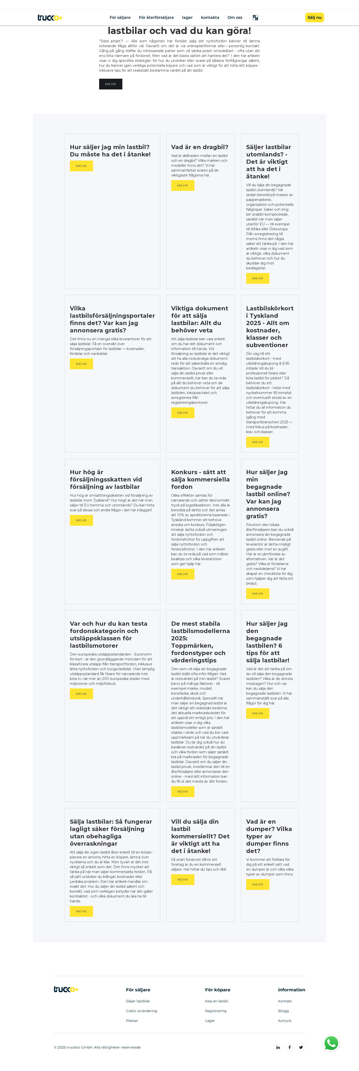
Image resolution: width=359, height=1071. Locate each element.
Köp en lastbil (216, 1001)
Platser (132, 1020)
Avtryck (284, 1020)
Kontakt (285, 1001)
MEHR (81, 166)
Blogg (283, 1011)
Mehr (110, 84)
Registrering (216, 1011)
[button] (255, 17)
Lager (210, 1020)
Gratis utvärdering (141, 1011)
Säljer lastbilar (138, 1001)
